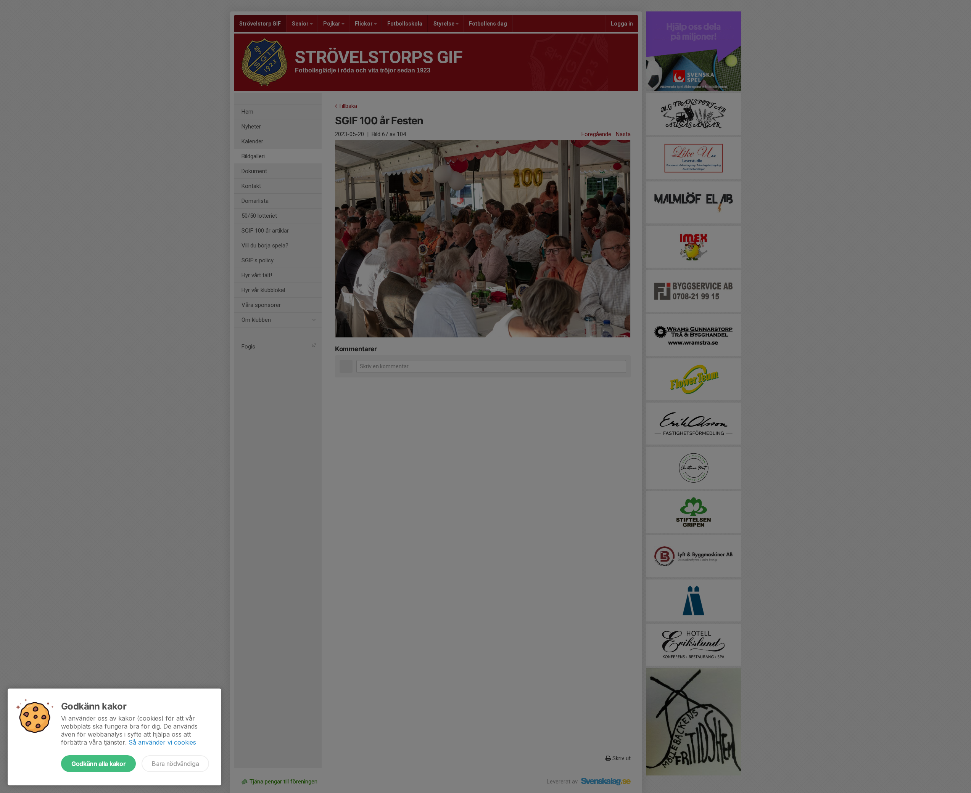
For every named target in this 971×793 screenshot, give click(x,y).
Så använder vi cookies (162, 742)
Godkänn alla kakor (98, 763)
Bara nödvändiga (175, 763)
